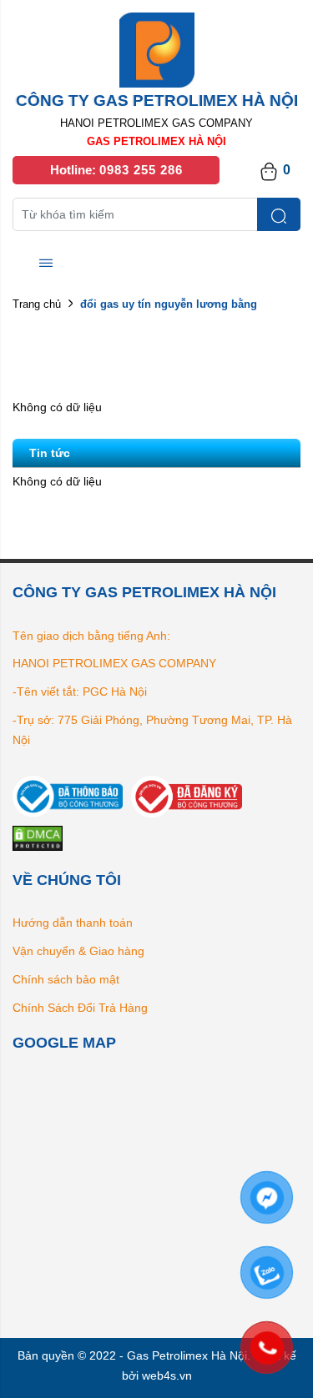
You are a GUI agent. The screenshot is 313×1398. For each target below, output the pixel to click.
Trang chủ (37, 304)
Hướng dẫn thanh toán (73, 922)
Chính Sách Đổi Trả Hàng (80, 1007)
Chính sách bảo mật (66, 979)
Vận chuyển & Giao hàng (78, 951)
